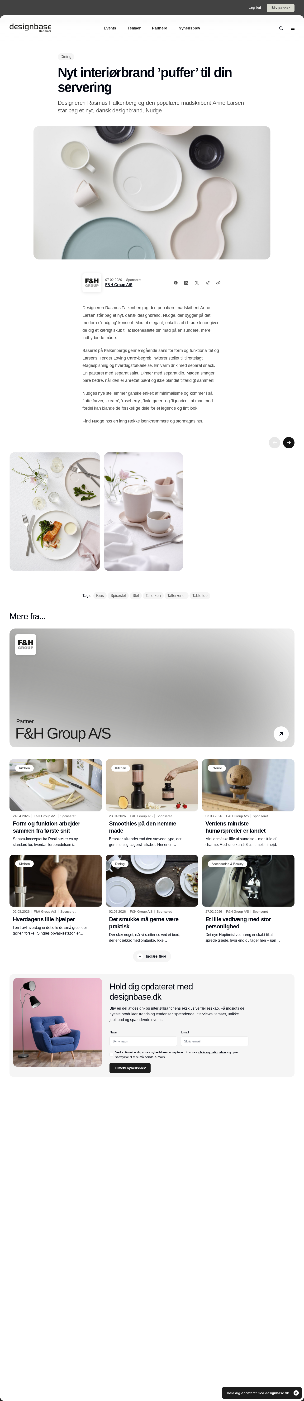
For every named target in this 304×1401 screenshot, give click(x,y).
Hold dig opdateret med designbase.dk (258, 1393)
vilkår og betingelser (212, 1052)
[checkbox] (111, 1054)
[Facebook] (176, 283)
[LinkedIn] (186, 283)
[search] (281, 28)
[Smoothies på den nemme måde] (152, 803)
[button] (281, 734)
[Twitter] (197, 283)
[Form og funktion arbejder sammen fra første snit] (56, 803)
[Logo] (30, 28)
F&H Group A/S (118, 285)
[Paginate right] (288, 442)
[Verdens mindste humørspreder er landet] (248, 803)
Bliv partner (280, 8)
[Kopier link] (218, 282)
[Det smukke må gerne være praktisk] (152, 899)
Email (185, 1032)
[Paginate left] (274, 442)
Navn (113, 1032)
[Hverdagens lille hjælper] (56, 895)
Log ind (255, 8)
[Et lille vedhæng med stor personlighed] (248, 899)
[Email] (207, 283)
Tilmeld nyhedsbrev (130, 1068)
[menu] (292, 28)
